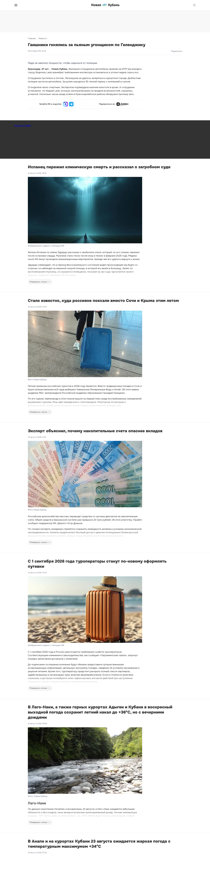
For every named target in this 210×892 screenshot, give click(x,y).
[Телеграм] (71, 104)
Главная (32, 38)
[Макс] (65, 104)
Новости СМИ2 (22, 125)
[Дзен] (122, 104)
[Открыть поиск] (194, 5)
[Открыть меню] (16, 5)
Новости (42, 38)
